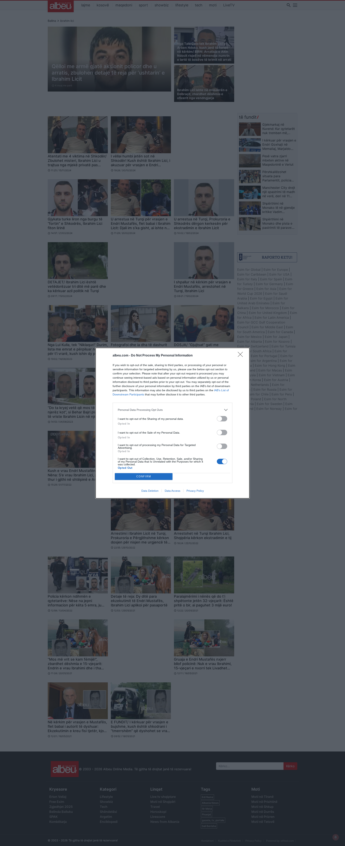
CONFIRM (143, 476)
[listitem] (172, 410)
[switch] (222, 418)
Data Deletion (150, 490)
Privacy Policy (195, 490)
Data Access (172, 490)
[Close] (241, 355)
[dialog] (172, 423)
